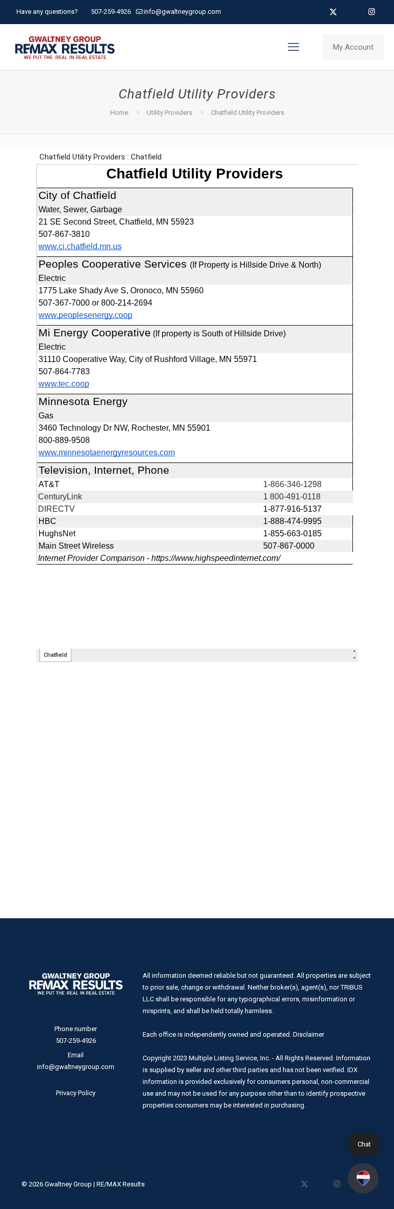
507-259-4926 (111, 11)
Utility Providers (169, 112)
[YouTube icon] (346, 11)
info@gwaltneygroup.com (182, 11)
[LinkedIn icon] (359, 11)
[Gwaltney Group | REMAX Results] (65, 47)
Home (119, 112)
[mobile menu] (293, 47)
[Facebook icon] (320, 11)
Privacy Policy (75, 1093)
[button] (363, 1178)
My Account (353, 47)
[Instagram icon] (372, 11)
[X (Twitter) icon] (333, 11)
